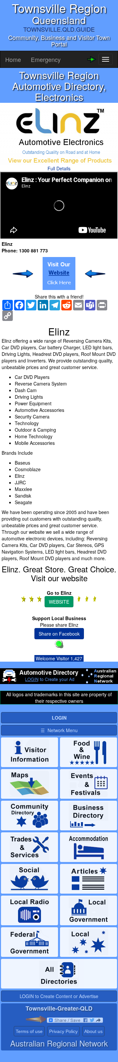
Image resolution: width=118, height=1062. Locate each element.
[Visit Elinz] (59, 273)
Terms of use (29, 1031)
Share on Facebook (59, 633)
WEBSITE (59, 601)
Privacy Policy (63, 1031)
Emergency (46, 59)
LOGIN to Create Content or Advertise (59, 996)
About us (93, 1031)
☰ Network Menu (59, 730)
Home (13, 59)
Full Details (59, 168)
